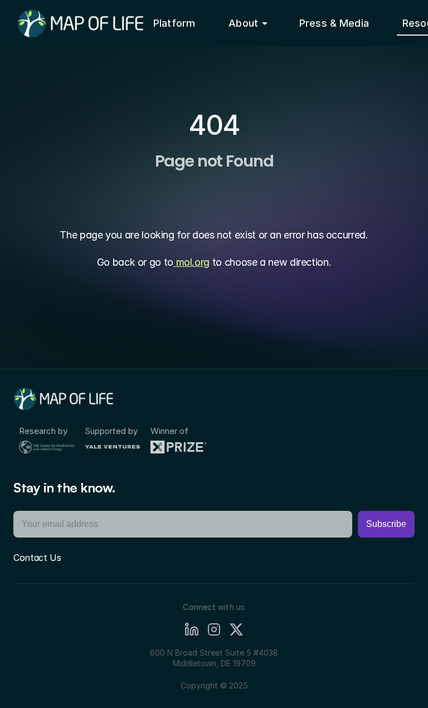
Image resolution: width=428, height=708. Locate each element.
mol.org (191, 262)
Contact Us (37, 557)
